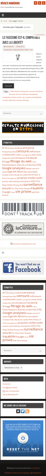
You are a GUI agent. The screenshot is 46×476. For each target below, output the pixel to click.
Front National (23, 94)
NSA (21, 175)
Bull (14, 152)
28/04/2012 (20, 46)
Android (18, 148)
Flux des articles (10, 388)
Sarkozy (19, 100)
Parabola (27, 473)
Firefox (34, 162)
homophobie (33, 94)
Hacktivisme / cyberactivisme (14, 50)
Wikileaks (5, 195)
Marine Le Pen (16, 97)
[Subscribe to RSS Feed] (27, 413)
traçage (6, 192)
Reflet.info (12, 100)
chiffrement (34, 151)
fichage (6, 161)
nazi (23, 97)
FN (17, 94)
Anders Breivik (15, 91)
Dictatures (39, 91)
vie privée (23, 191)
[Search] (41, 114)
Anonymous (24, 91)
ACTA (4, 147)
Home (5, 21)
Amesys (11, 148)
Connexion (7, 384)
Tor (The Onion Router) (21, 188)
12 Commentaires (39, 35)
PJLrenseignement (11, 178)
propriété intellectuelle (29, 178)
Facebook (31, 158)
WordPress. (37, 473)
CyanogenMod (26, 155)
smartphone (25, 181)
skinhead (25, 100)
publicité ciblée (7, 181)
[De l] (35, 3)
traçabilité (37, 188)
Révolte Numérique (10, 3)
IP (38, 168)
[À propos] (43, 3)
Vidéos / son (28, 50)
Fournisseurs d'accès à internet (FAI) (21, 164)
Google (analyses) (13, 168)
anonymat (28, 148)
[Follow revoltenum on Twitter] (23, 413)
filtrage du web (21, 161)
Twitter (13, 192)
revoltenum (10, 46)
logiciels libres (16, 171)
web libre (35, 192)
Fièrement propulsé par (13, 473)
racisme (5, 100)
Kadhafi (4, 172)
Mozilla (16, 175)
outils (25, 174)
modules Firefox (8, 175)
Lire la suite (8, 86)
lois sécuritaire (31, 171)
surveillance (32, 184)
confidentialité (8, 154)
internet (34, 169)
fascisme (12, 94)
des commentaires (11, 391)
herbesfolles (35, 468)
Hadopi (29, 168)
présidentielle (36, 97)
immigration (6, 97)
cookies (18, 155)
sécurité (6, 188)
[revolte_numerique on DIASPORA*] (18, 413)
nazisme (28, 97)
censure (32, 91)
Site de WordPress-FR (10, 395)
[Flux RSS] (39, 3)
